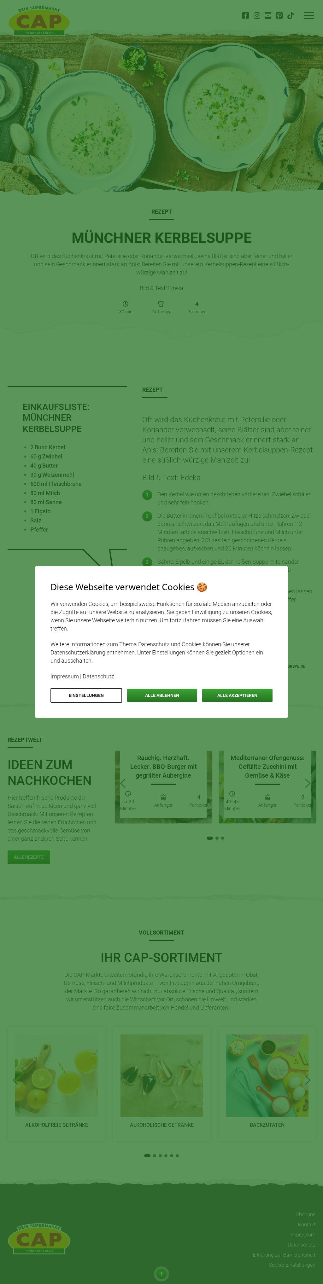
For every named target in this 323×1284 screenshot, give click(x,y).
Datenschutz (98, 676)
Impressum (64, 676)
